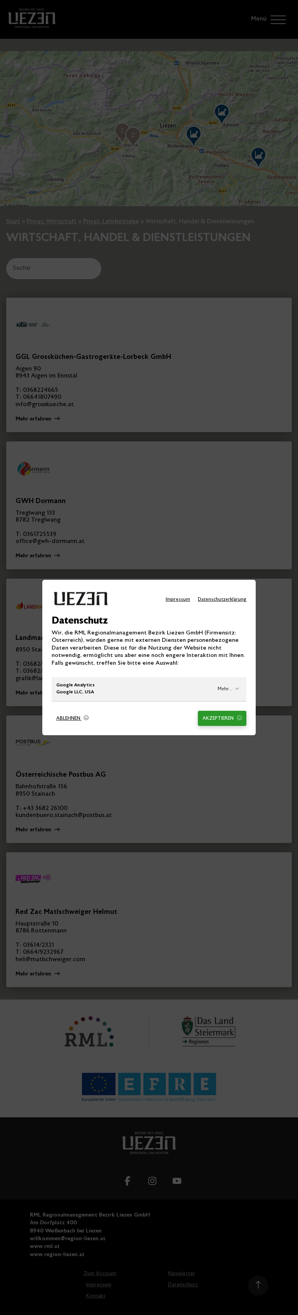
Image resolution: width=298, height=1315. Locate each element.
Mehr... (225, 689)
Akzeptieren (219, 718)
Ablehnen (68, 718)
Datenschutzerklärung (222, 599)
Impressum (178, 599)
